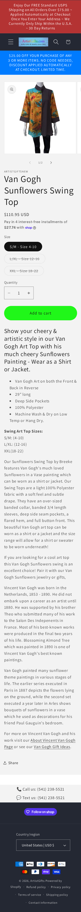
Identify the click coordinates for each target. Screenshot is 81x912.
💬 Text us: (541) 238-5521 (40, 797)
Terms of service (29, 895)
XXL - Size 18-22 (27, 272)
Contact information (43, 903)
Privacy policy (61, 887)
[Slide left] (29, 162)
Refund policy (36, 887)
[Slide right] (51, 162)
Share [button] (13, 762)
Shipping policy (57, 895)
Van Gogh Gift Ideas (52, 746)
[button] (11, 42)
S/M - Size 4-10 (23, 246)
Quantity (11, 282)
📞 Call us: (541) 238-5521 (41, 789)
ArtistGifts (37, 881)
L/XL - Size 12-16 (27, 259)
